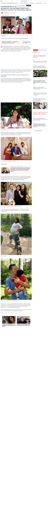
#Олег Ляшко (5, 312)
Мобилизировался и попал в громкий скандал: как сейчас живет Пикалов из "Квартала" (40, 94)
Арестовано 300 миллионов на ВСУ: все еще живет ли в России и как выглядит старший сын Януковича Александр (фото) (20, 169)
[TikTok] (44, 1)
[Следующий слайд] (47, 3)
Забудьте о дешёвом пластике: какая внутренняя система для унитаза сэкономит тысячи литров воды (40, 82)
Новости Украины (13, 166)
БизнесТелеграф (39, 3)
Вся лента (35, 52)
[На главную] (24, 1)
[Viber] (37, 1)
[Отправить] (12, 1)
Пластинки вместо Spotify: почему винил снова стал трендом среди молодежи (39, 56)
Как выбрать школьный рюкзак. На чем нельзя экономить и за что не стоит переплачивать (39, 99)
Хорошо (28, 5)
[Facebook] (35, 1)
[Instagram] (42, 1)
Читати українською (4, 15)
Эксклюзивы (32, 3)
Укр (46, 1)
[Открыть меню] (1, 1)
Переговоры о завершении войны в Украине (10, 3)
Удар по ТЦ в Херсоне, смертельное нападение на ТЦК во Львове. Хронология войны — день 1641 (40, 113)
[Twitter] (41, 1)
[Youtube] (40, 1)
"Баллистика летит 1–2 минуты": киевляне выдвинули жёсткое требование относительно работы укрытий (39, 125)
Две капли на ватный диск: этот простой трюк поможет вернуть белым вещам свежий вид (40, 119)
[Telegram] (38, 1)
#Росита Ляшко (11, 312)
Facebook (8, 307)
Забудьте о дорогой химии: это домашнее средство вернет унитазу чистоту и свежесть (39, 88)
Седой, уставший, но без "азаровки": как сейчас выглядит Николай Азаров (40, 62)
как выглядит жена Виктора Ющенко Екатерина (20, 309)
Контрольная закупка (24, 3)
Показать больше (38, 130)
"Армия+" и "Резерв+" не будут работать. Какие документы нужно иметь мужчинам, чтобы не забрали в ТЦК (40, 67)
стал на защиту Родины (15, 47)
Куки (23, 5)
